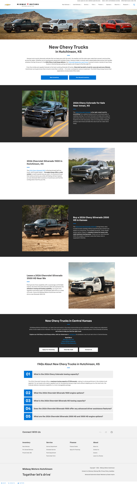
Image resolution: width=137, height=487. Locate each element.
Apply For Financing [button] (48, 349)
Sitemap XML (97, 471)
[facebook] (111, 432)
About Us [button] (117, 5)
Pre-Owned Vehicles (27, 449)
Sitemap (90, 471)
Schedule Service (51, 449)
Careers (95, 452)
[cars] (100, 432)
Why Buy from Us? (68, 339)
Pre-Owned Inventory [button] (82, 77)
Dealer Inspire (111, 474)
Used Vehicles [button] (76, 5)
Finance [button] (100, 5)
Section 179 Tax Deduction (68, 343)
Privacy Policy (105, 471)
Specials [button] (108, 5)
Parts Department (51, 452)
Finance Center (74, 446)
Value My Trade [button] (68, 349)
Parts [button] (93, 5)
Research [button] (125, 5)
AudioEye (111, 471)
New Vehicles (26, 446)
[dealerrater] (106, 432)
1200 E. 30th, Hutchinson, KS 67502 (111, 0)
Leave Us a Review (98, 456)
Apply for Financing (75, 449)
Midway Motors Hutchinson (107, 468)
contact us (72, 334)
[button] (134, 5)
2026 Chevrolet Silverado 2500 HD (86, 226)
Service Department (51, 446)
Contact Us (96, 449)
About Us (95, 446)
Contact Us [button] (88, 349)
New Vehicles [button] (65, 5)
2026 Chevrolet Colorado (83, 112)
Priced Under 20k (27, 452)
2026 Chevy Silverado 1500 (37, 170)
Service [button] (86, 5)
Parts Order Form (51, 456)
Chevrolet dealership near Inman (78, 62)
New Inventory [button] (54, 77)
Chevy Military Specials (68, 341)
